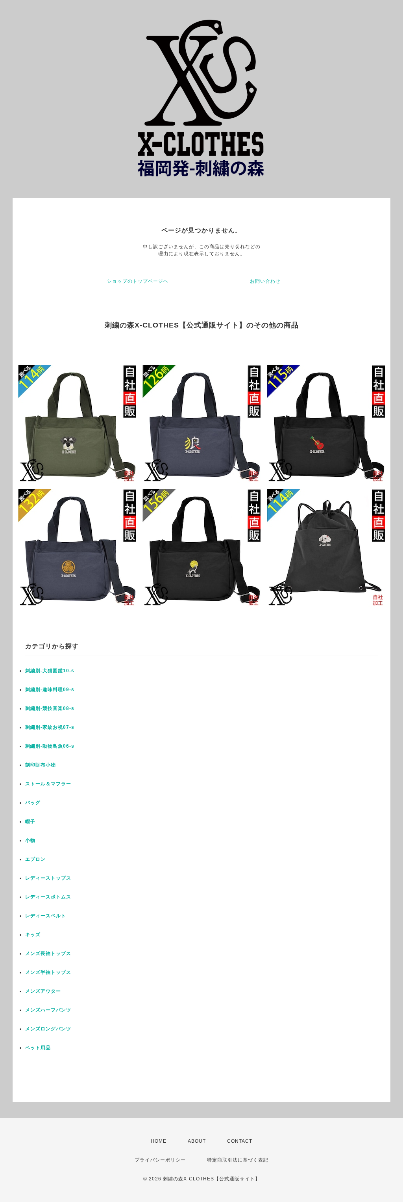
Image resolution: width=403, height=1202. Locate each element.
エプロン (35, 859)
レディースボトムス (48, 897)
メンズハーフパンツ (48, 1010)
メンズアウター (43, 991)
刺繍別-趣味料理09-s (49, 689)
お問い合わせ (265, 281)
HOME (158, 1141)
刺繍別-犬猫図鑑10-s (49, 670)
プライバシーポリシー (160, 1160)
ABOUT (197, 1141)
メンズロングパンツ (48, 1029)
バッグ (33, 802)
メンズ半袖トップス (48, 972)
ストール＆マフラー (48, 784)
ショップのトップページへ (137, 281)
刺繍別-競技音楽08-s (49, 708)
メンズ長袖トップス (48, 953)
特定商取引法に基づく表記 (237, 1160)
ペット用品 (38, 1047)
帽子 (30, 821)
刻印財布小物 (40, 765)
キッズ (33, 934)
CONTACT (239, 1141)
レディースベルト (45, 915)
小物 (30, 840)
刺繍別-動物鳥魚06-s (49, 746)
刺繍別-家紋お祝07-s (49, 727)
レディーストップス (48, 878)
